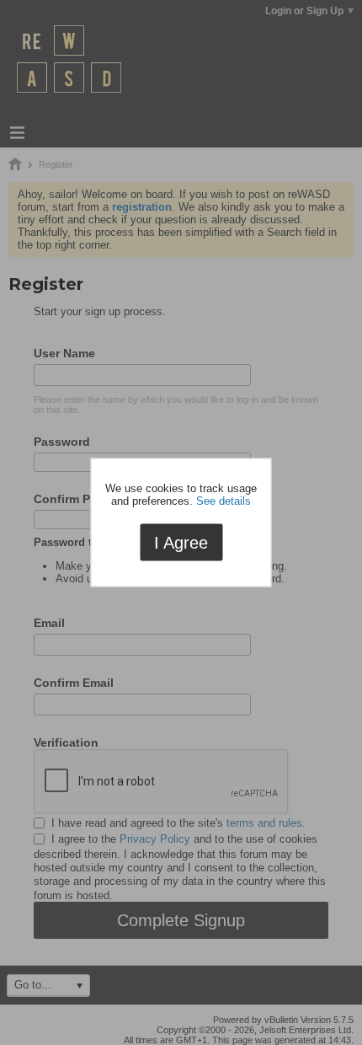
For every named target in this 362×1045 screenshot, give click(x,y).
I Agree (181, 542)
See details (223, 500)
